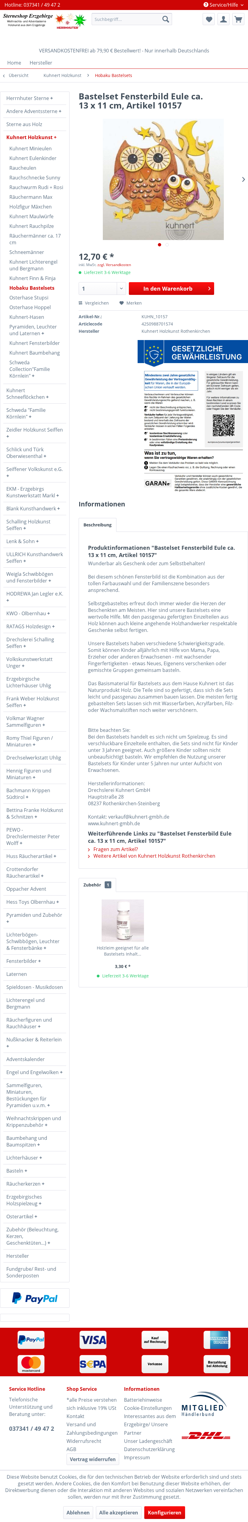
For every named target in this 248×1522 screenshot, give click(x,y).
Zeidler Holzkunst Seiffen (34, 429)
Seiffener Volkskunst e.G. (34, 469)
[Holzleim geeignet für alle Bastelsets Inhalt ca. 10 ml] (122, 921)
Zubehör (96, 885)
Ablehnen (78, 1512)
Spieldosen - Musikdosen (34, 987)
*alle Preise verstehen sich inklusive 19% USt (92, 1404)
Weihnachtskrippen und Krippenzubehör (33, 1121)
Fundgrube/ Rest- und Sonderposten (31, 1272)
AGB (71, 1449)
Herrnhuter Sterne (28, 98)
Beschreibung (97, 525)
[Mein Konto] (223, 19)
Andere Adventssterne (32, 111)
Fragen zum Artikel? (115, 849)
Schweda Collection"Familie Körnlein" (29, 369)
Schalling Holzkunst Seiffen (28, 525)
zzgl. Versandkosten (114, 264)
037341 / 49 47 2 (31, 1429)
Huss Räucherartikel (30, 856)
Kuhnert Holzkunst (30, 137)
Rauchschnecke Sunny (34, 177)
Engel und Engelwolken (33, 1072)
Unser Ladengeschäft (148, 1441)
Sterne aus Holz (24, 124)
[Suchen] (165, 19)
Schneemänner (26, 252)
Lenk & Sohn (21, 541)
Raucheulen (22, 168)
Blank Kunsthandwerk (31, 508)
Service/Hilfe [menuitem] (223, 5)
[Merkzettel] (209, 19)
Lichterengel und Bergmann (25, 1003)
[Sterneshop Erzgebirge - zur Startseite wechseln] (45, 27)
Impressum (137, 1457)
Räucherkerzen (24, 1183)
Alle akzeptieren (118, 1512)
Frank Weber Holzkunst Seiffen (32, 702)
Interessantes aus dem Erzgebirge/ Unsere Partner (150, 1424)
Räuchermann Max (30, 197)
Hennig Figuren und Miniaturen (28, 774)
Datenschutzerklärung (149, 1449)
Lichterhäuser (22, 1157)
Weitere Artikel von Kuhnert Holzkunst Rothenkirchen (153, 856)
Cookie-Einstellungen (148, 1408)
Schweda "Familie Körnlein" (26, 413)
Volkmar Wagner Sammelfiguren (25, 721)
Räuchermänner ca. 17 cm (35, 239)
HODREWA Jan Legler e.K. (34, 593)
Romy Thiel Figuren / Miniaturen (29, 741)
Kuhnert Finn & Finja (32, 278)
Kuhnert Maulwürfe (31, 216)
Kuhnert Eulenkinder (33, 158)
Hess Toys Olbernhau (31, 902)
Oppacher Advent (26, 889)
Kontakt (75, 1416)
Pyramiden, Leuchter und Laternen (33, 330)
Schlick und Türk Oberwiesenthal (25, 452)
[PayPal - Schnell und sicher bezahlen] (35, 1298)
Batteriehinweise (143, 1400)
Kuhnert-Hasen (26, 317)
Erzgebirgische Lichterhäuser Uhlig (28, 682)
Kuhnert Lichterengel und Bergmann (33, 265)
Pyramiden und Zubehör (34, 915)
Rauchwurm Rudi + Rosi (36, 187)
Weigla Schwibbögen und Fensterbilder (29, 577)
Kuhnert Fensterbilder (34, 343)
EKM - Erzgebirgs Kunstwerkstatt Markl (31, 492)
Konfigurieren (164, 1512)
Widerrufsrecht (84, 1441)
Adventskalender (25, 1059)
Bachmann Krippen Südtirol (28, 793)
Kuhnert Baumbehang (34, 352)
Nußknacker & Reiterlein (34, 1039)
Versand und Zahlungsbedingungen (92, 1428)
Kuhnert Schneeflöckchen (26, 393)
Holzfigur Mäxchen (30, 206)
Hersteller (17, 1256)
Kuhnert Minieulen (30, 148)
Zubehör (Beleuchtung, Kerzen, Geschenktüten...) (32, 1236)
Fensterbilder (22, 961)
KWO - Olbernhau (26, 613)
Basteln (15, 1170)
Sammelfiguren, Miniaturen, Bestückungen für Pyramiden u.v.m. (26, 1095)
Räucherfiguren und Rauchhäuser (29, 1023)
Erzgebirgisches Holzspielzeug (24, 1200)
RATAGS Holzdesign (29, 626)
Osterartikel (20, 1216)
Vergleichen (96, 303)
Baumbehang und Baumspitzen (26, 1141)
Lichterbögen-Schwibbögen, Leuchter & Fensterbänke (33, 941)
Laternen (16, 974)
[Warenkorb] (238, 19)
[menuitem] (132, 19)
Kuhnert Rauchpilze (31, 226)
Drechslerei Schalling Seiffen (30, 642)
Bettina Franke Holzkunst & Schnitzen (34, 813)
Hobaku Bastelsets (31, 288)
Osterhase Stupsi (28, 297)
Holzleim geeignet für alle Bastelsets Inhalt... (123, 951)
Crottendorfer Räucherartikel (23, 872)
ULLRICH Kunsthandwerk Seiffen (34, 557)
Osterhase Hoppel (30, 307)
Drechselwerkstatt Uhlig (33, 757)
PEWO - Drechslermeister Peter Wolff (33, 836)
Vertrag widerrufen (93, 1459)
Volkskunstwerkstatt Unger (29, 662)
